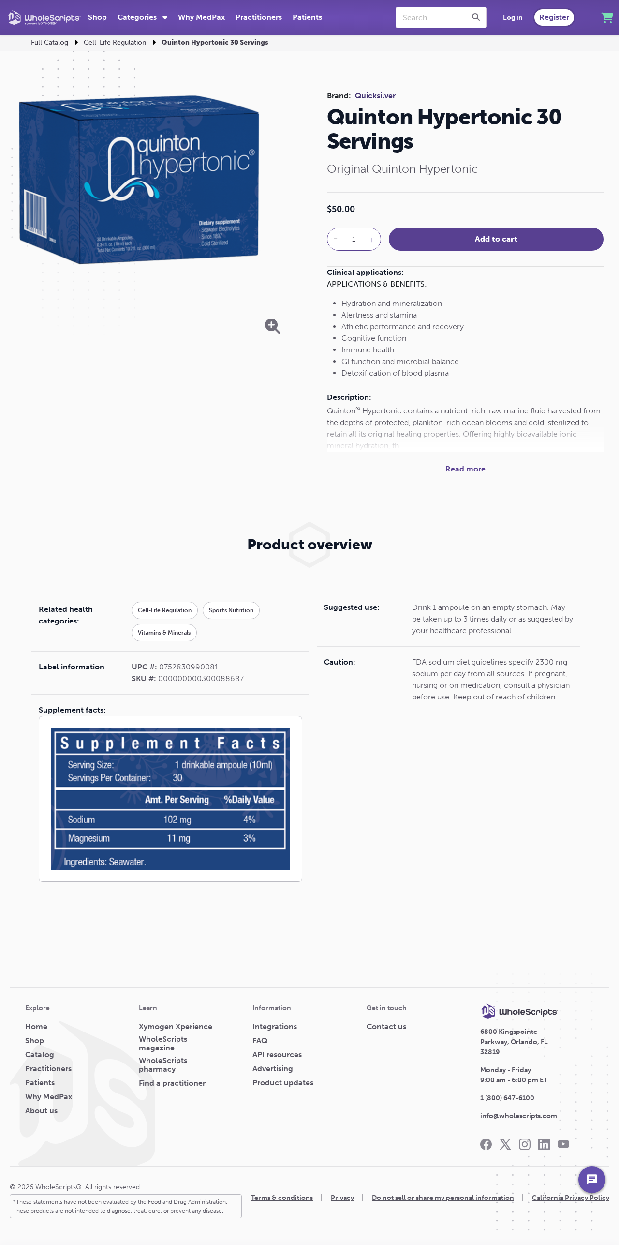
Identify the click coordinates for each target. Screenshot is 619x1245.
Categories (138, 17)
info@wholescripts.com (518, 1116)
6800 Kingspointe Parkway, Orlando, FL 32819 (514, 1042)
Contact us (386, 1026)
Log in (513, 18)
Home (36, 1026)
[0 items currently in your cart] (607, 17)
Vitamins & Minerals (164, 632)
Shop (97, 17)
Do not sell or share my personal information (443, 1198)
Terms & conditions (282, 1198)
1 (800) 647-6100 (507, 1098)
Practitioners (259, 17)
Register (554, 17)
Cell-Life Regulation (115, 42)
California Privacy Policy (570, 1198)
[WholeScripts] (44, 17)
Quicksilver (375, 95)
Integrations (274, 1026)
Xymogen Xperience (175, 1026)
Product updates (282, 1082)
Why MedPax (201, 17)
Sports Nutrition (231, 610)
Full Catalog (49, 42)
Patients (307, 17)
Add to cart (496, 238)
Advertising (272, 1068)
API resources (277, 1054)
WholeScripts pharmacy (163, 1065)
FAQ (259, 1040)
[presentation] (477, 17)
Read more (465, 468)
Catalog (39, 1054)
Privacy (342, 1198)
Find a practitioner (172, 1083)
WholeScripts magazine (163, 1043)
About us (41, 1111)
